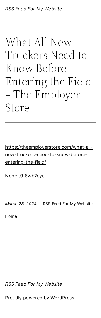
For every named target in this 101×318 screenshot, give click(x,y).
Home (11, 216)
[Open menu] (93, 9)
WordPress (62, 297)
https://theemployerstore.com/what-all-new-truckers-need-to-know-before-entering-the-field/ (49, 154)
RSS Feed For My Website (33, 8)
